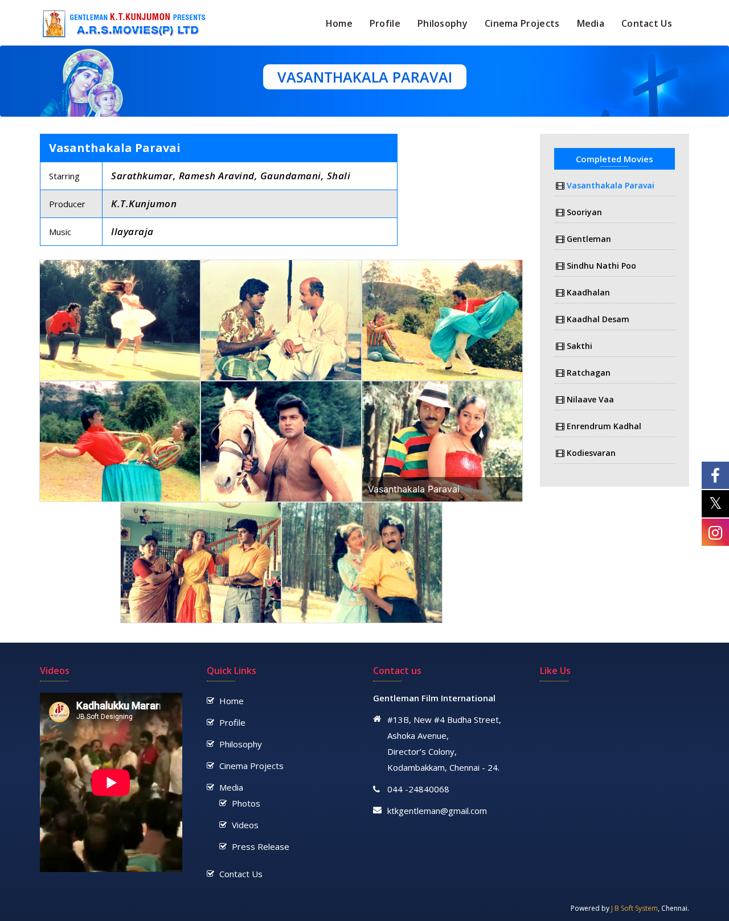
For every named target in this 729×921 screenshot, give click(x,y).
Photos (246, 803)
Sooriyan (584, 212)
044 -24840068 (418, 789)
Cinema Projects (522, 23)
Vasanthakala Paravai (610, 185)
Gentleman (589, 238)
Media (591, 23)
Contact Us (646, 23)
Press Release (260, 846)
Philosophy (442, 23)
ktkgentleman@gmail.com (437, 810)
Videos (245, 824)
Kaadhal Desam (598, 319)
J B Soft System (634, 908)
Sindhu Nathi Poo (601, 265)
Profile (385, 23)
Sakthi (579, 345)
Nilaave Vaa (590, 399)
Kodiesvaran (591, 452)
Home (339, 23)
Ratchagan (589, 372)
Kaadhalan (588, 292)
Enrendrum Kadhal (604, 426)
